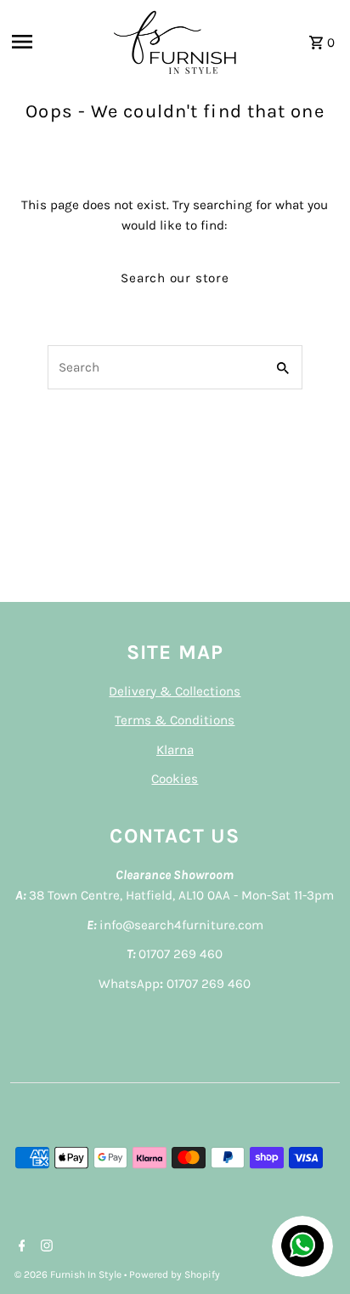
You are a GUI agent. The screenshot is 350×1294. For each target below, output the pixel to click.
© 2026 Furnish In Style (69, 1274)
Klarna (175, 750)
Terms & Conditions (174, 720)
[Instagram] (45, 1247)
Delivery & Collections (174, 691)
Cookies (174, 778)
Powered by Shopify (174, 1274)
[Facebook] (19, 1247)
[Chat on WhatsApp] (302, 1246)
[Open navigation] (55, 41)
